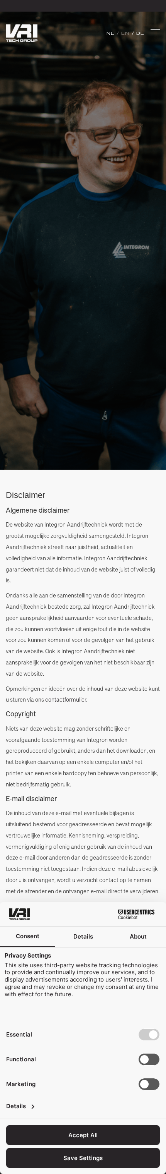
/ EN (124, 33)
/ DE (138, 33)
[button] (155, 33)
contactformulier (65, 699)
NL (112, 33)
